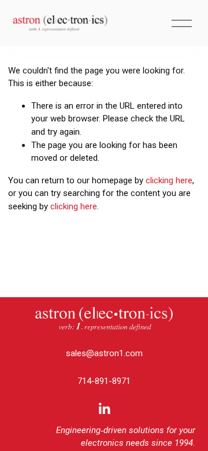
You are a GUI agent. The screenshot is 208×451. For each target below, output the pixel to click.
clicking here (169, 180)
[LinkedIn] (104, 409)
